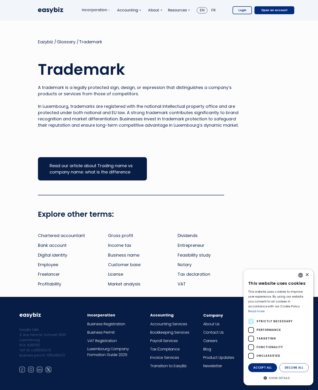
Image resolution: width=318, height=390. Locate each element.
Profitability (49, 284)
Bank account (52, 245)
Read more (256, 311)
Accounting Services (168, 324)
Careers (210, 340)
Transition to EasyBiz (168, 366)
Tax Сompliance (165, 349)
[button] (278, 378)
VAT (182, 284)
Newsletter (212, 366)
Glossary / (68, 42)
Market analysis (124, 284)
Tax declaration (194, 274)
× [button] (307, 275)
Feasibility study (194, 255)
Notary (185, 265)
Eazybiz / (47, 42)
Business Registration (106, 324)
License (115, 274)
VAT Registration (102, 340)
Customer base (124, 265)
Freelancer (49, 274)
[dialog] (278, 327)
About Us (211, 324)
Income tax (119, 245)
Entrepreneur (191, 245)
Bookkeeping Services (169, 332)
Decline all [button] (294, 368)
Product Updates (218, 357)
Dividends (188, 235)
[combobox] (300, 275)
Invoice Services (164, 357)
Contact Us (213, 332)
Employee (48, 265)
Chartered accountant (61, 235)
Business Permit (101, 332)
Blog (207, 349)
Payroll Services (164, 340)
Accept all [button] (262, 368)
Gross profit (120, 235)
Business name (123, 255)
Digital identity (52, 255)
